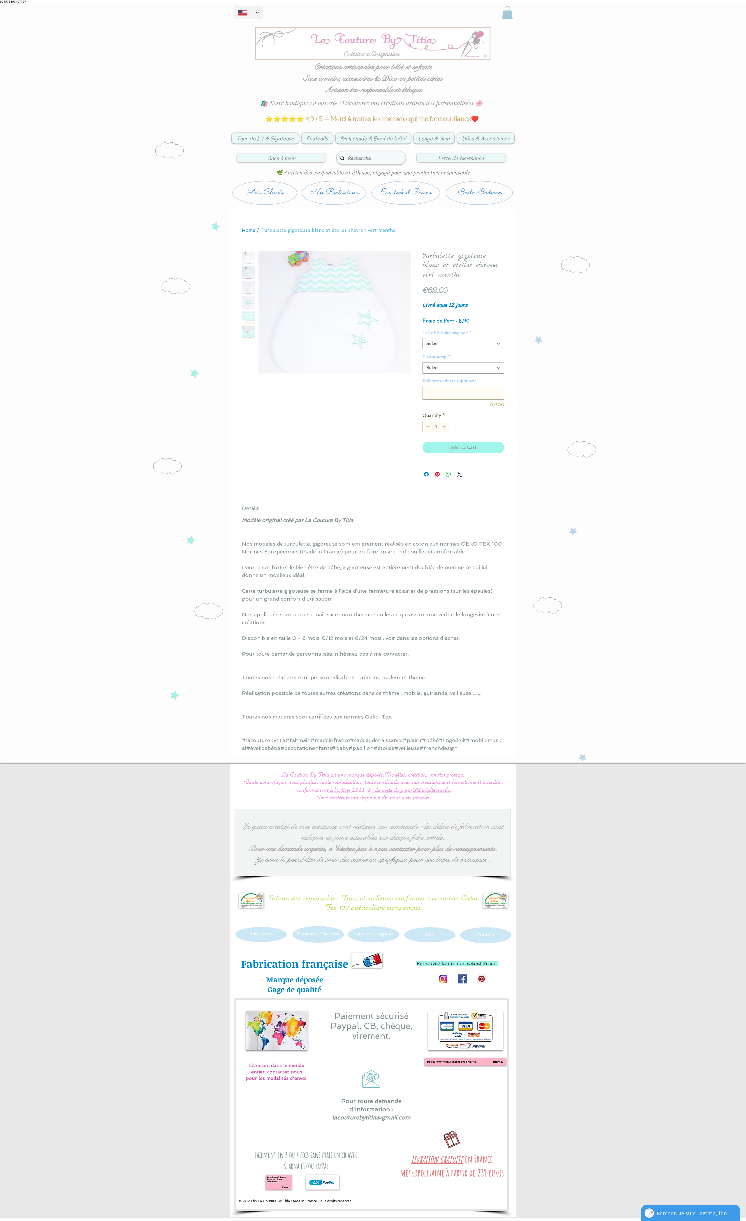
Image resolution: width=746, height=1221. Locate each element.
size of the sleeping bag (447, 332)
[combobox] (463, 343)
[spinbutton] (436, 426)
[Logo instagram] (443, 978)
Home (248, 230)
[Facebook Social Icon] (462, 978)
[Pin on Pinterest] (437, 474)
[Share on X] (459, 474)
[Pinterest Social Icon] (481, 978)
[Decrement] (427, 426)
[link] (507, 12)
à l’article (340, 789)
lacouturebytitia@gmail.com (371, 1117)
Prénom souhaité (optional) (449, 380)
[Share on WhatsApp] (448, 474)
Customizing (436, 356)
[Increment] (445, 426)
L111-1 (361, 790)
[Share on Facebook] (426, 474)
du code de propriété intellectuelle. (412, 789)
